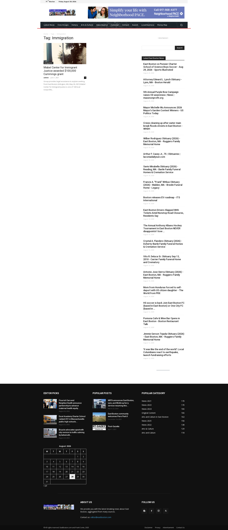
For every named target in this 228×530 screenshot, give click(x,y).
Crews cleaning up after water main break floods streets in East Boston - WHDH (162, 126)
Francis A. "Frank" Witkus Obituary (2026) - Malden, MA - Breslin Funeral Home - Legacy (162, 185)
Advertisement (168, 527)
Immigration (48, 63)
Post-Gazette (113, 426)
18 (53, 471)
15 (78, 466)
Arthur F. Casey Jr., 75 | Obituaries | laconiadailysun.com (161, 155)
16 (83, 466)
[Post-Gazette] (99, 427)
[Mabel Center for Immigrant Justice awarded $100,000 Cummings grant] (65, 53)
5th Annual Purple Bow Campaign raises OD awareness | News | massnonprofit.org (161, 95)
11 (53, 466)
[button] (181, 25)
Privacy (157, 527)
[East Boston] (62, 13)
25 (53, 476)
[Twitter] (165, 511)
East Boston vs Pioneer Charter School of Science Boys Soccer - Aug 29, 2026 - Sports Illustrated (163, 67)
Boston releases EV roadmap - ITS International (161, 199)
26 (60, 476)
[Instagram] (158, 510)
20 (66, 471)
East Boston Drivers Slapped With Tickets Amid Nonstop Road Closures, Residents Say (163, 213)
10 (47, 466)
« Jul (45, 485)
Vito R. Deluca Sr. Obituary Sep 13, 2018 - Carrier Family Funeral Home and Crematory (162, 259)
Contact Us (180, 527)
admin (46, 78)
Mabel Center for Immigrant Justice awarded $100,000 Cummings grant (60, 71)
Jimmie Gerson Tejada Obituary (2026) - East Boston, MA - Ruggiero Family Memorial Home (163, 336)
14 (72, 466)
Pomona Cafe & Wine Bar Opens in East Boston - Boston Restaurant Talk (161, 321)
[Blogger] (144, 511)
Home (46, 34)
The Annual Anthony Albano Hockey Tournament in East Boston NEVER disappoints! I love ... (162, 228)
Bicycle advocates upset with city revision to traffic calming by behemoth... (71, 432)
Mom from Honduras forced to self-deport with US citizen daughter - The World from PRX (163, 290)
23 (83, 471)
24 (47, 476)
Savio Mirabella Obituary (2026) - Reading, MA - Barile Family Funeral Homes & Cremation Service (161, 169)
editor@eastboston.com (101, 517)
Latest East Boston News (153, 58)
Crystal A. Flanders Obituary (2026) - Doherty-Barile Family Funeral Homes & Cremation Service (163, 244)
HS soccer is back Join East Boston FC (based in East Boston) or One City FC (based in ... (163, 305)
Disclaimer (149, 527)
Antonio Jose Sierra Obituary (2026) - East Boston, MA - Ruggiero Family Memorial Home (163, 274)
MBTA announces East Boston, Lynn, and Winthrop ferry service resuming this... (121, 403)
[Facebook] (151, 511)
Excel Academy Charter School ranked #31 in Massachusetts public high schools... (72, 419)
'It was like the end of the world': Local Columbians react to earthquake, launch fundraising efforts (163, 352)
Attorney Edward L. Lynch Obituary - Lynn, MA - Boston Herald (162, 81)
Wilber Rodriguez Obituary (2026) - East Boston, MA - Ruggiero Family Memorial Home (161, 141)
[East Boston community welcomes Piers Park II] (99, 417)
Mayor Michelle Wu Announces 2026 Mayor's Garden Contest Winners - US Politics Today (163, 110)
